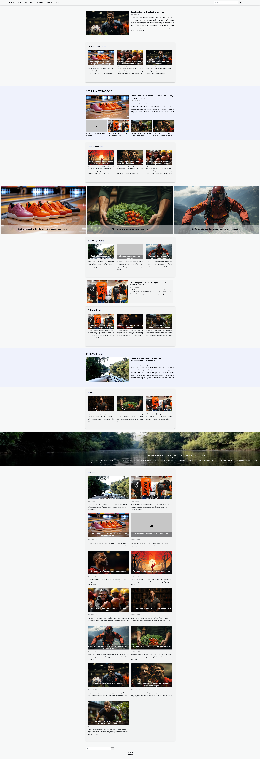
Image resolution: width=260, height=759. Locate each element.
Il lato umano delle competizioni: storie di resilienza (101, 163)
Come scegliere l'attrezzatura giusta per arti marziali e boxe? (101, 326)
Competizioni (28, 3)
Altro (58, 3)
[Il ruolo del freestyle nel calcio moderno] (107, 23)
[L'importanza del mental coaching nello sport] (130, 321)
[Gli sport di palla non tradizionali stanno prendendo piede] (130, 57)
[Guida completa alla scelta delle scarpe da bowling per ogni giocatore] (101, 57)
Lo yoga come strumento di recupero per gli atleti (101, 409)
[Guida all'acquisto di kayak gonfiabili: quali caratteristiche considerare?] (101, 252)
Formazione (49, 3)
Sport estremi (39, 3)
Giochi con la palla (15, 3)
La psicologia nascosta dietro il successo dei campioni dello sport (130, 163)
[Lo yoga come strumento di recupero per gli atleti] (101, 404)
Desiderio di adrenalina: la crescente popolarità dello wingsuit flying (159, 258)
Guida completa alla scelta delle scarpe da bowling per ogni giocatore (101, 64)
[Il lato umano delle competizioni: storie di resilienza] (101, 157)
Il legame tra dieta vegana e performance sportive (130, 409)
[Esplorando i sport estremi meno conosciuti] (96, 126)
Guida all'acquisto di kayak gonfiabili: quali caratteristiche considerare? (101, 258)
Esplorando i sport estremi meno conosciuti (130, 257)
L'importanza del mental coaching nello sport (130, 326)
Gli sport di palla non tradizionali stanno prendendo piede (130, 63)
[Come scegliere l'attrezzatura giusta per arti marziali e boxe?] (118, 126)
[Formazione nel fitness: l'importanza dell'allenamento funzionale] (141, 126)
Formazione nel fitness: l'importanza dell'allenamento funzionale (43, 229)
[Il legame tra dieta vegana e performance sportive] (130, 404)
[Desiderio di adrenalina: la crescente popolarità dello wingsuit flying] (159, 252)
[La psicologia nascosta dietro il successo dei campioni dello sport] (163, 126)
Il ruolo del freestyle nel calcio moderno (147, 12)
